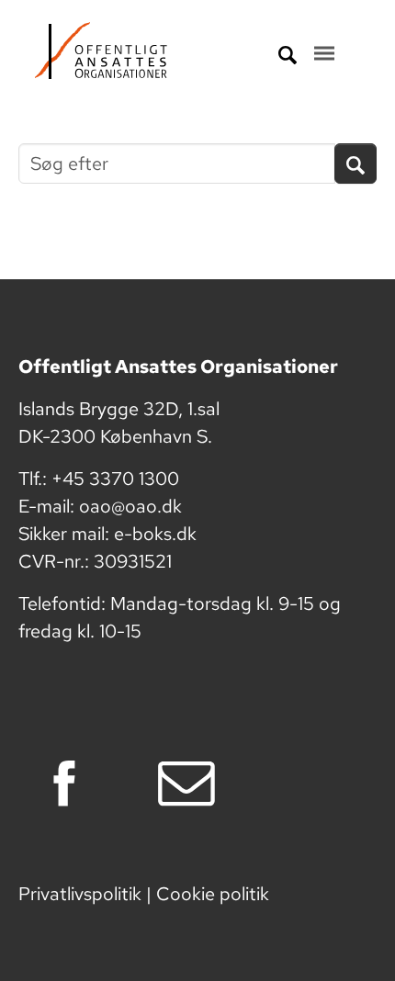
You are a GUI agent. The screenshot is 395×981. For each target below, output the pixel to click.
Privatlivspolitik (79, 894)
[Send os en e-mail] (198, 783)
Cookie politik (212, 894)
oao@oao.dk (130, 506)
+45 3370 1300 (115, 478)
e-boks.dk (155, 534)
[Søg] (355, 163)
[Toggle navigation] (324, 53)
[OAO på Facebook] (75, 783)
